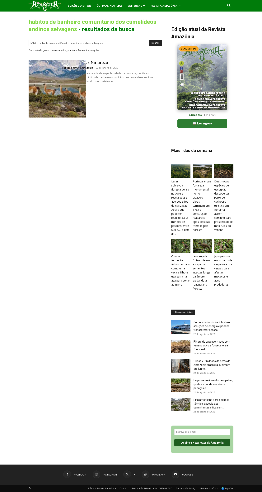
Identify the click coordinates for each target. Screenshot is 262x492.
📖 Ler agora (202, 123)
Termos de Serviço (186, 488)
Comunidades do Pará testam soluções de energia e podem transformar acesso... (212, 326)
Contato (123, 488)
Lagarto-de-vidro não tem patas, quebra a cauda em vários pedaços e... (213, 384)
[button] (228, 6)
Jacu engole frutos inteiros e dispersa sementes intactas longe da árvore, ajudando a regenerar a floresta (201, 272)
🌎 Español (227, 488)
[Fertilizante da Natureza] (57, 89)
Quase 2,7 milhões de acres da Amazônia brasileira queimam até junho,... (212, 364)
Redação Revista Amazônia (77, 67)
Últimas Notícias (109, 5)
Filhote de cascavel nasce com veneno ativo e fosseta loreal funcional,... (212, 345)
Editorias (135, 5)
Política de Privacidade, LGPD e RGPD (152, 488)
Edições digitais (79, 5)
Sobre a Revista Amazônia (102, 488)
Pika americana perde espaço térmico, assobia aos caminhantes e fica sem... (211, 403)
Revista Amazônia (164, 5)
